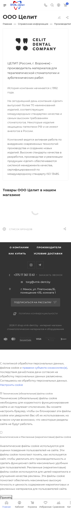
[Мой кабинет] (58, 5)
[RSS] (59, 17)
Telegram (40, 265)
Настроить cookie (11, 384)
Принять (6, 497)
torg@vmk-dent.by (38, 282)
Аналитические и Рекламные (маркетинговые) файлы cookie (35, 437)
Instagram (31, 265)
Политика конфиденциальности (38, 314)
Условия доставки (48, 253)
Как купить (17, 253)
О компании (19, 247)
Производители (49, 247)
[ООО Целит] (35, 44)
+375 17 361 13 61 (24, 275)
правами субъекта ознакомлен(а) (44, 367)
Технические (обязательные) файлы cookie (28, 393)
